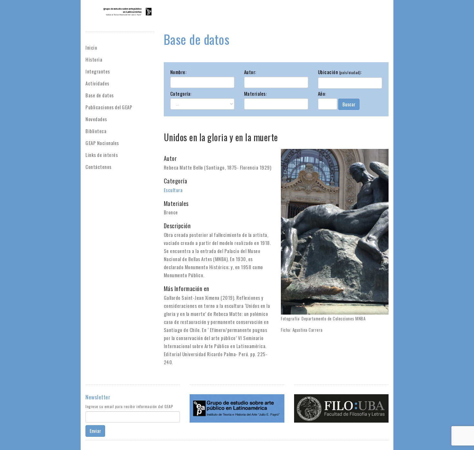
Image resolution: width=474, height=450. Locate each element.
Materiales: (255, 93)
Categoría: (181, 93)
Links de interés (101, 154)
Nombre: (178, 71)
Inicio (91, 47)
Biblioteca (95, 130)
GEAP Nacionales (102, 142)
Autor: (250, 71)
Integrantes (97, 71)
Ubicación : (340, 71)
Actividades (97, 83)
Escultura (173, 189)
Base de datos (99, 95)
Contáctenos (98, 166)
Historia (93, 59)
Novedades (96, 118)
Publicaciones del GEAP (108, 107)
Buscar (348, 104)
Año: (322, 93)
